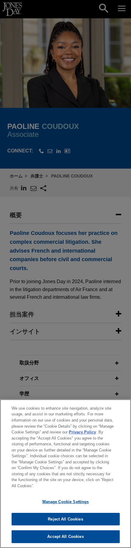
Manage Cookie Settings (65, 501)
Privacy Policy (82, 432)
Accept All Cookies (65, 536)
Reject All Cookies (65, 519)
